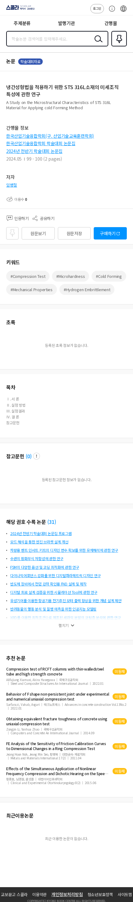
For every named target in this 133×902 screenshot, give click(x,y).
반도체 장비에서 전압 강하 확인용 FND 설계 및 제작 (48, 583)
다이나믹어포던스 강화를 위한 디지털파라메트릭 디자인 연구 (55, 575)
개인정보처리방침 (67, 894)
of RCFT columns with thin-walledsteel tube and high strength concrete (55, 671)
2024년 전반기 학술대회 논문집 (34, 151)
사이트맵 (125, 894)
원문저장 (74, 233)
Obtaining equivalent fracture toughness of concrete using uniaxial (56, 721)
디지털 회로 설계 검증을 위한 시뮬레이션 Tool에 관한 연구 (53, 592)
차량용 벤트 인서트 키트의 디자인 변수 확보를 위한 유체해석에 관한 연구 (64, 550)
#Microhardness (70, 276)
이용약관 (39, 894)
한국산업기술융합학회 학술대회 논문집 (40, 143)
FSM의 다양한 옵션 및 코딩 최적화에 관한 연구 (44, 567)
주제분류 (22, 23)
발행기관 (66, 23)
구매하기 (108, 233)
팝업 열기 (36, 456)
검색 (97, 43)
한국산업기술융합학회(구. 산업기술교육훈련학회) (50, 136)
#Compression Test (28, 276)
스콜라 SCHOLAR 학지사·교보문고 (19, 9)
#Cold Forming (109, 276)
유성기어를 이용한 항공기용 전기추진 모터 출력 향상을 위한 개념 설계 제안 (66, 600)
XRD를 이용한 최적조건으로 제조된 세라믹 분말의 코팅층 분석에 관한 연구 (65, 617)
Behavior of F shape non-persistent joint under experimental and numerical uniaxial (57, 696)
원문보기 (38, 233)
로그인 (97, 8)
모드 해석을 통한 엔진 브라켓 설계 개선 (39, 541)
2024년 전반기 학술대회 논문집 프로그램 (41, 533)
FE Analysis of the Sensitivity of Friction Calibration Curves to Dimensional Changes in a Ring (56, 746)
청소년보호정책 (100, 894)
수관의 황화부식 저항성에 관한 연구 (36, 558)
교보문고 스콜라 (14, 894)
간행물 (111, 23)
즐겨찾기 (118, 45)
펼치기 (63, 625)
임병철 (11, 185)
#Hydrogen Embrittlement (87, 289)
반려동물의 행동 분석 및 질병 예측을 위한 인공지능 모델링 (53, 608)
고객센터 (110, 11)
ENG (123, 11)
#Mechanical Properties (32, 289)
